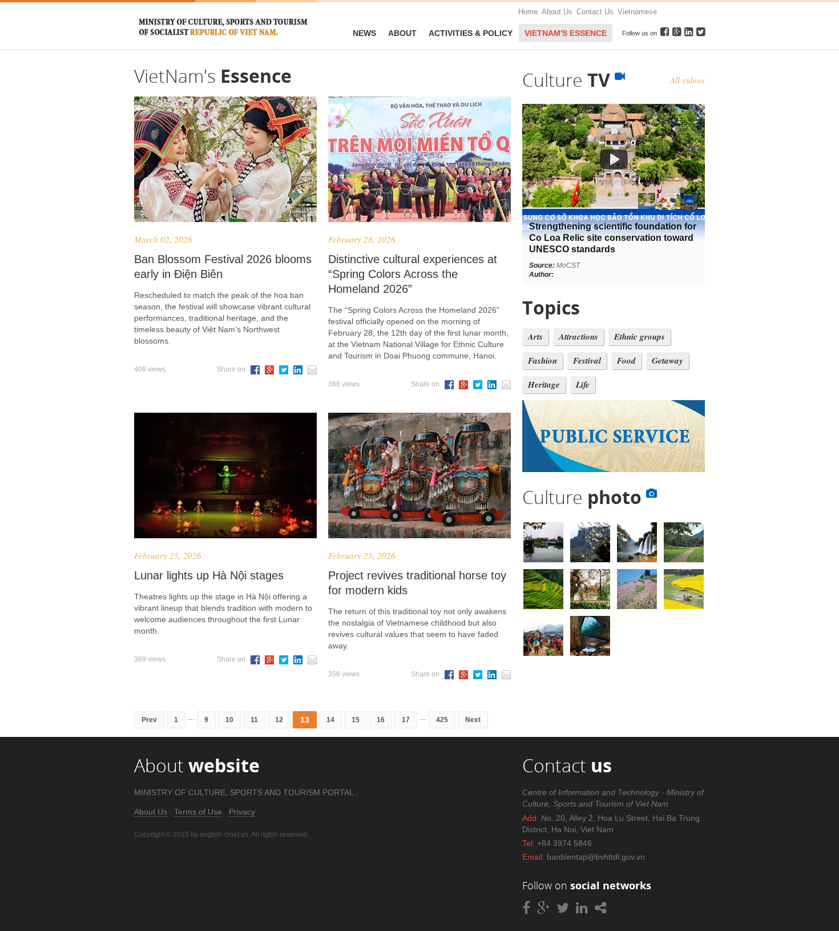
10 (229, 720)
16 (381, 720)
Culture (568, 79)
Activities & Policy (471, 33)
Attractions (578, 336)
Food (626, 360)
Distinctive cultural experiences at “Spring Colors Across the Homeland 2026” (412, 274)
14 (330, 720)
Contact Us (595, 11)
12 (279, 720)
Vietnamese (637, 11)
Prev (149, 720)
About (402, 33)
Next (473, 720)
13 (304, 719)
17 (406, 720)
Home (528, 11)
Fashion (542, 360)
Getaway (667, 360)
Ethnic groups (639, 336)
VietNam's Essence (566, 33)
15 (356, 720)
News (364, 33)
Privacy (242, 811)
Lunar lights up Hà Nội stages (209, 575)
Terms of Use (198, 811)
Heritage (544, 384)
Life (583, 384)
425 (442, 720)
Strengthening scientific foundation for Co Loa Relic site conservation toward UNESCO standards (612, 237)
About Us (557, 11)
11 (254, 720)
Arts (535, 336)
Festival (587, 360)
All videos (687, 80)
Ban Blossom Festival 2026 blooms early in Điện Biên (223, 266)
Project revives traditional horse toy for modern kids (417, 583)
